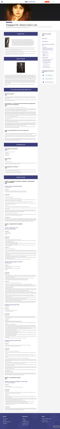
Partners (4, 420)
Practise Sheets (25, 423)
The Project (5, 418)
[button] (48, 75)
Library (23, 418)
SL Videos (24, 420)
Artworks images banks (46, 418)
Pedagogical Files (25, 421)
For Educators (47, 1)
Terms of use (44, 420)
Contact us (5, 423)
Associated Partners (7, 421)
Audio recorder (25, 424)
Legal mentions (45, 421)
